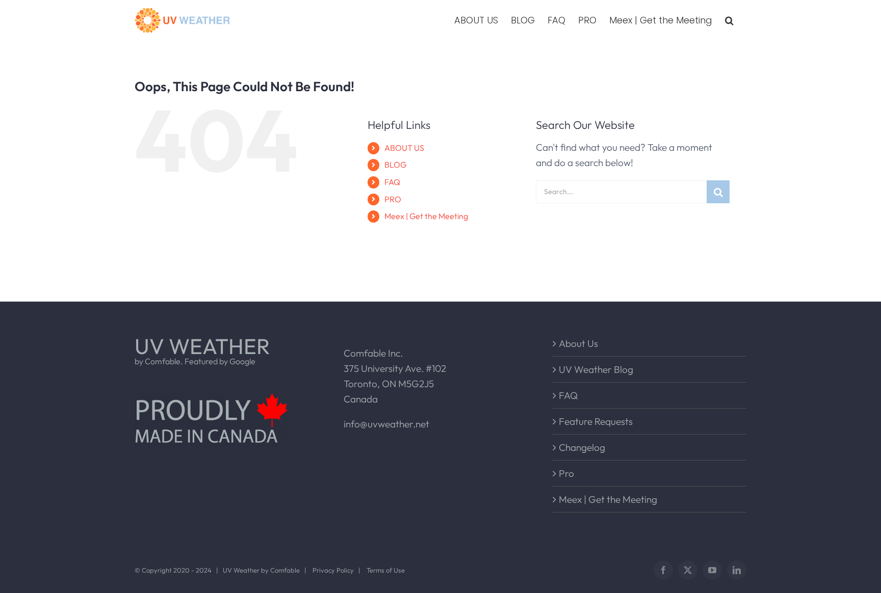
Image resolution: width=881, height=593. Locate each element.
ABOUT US (404, 148)
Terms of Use (386, 570)
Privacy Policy (333, 570)
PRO (392, 199)
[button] (729, 20)
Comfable (285, 570)
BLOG (395, 164)
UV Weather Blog (596, 369)
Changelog (582, 447)
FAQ (392, 182)
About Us (578, 343)
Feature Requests (596, 421)
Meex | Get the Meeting (426, 216)
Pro (566, 473)
